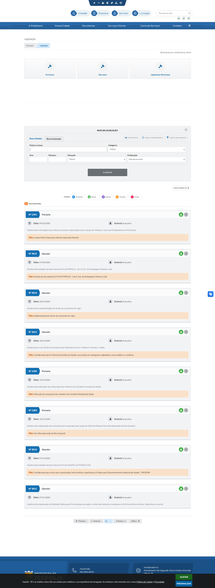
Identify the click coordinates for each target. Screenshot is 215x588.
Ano (31, 155)
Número (52, 155)
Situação (71, 155)
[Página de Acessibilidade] (120, 3)
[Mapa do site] (116, 3)
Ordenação (132, 155)
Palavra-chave (36, 145)
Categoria (112, 145)
